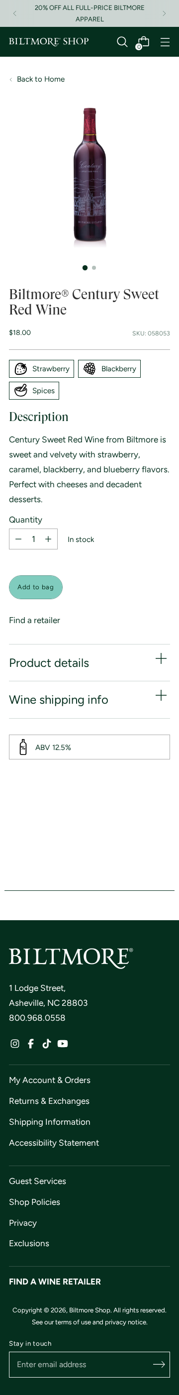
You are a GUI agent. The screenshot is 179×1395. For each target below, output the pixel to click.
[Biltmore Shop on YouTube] (63, 1046)
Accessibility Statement (54, 1143)
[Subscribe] (159, 1365)
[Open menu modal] (165, 42)
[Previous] (15, 13)
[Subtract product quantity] (18, 539)
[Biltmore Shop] (49, 42)
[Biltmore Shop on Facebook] (31, 1046)
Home (54, 79)
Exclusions (29, 1243)
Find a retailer (34, 620)
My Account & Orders (49, 1080)
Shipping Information (49, 1122)
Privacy (23, 1223)
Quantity (25, 520)
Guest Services (37, 1181)
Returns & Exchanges (49, 1101)
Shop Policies (34, 1202)
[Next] (164, 13)
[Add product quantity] (48, 539)
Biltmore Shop (89, 1310)
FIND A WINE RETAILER (55, 1282)
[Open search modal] (122, 42)
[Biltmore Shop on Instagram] (15, 1046)
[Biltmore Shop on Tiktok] (47, 1046)
